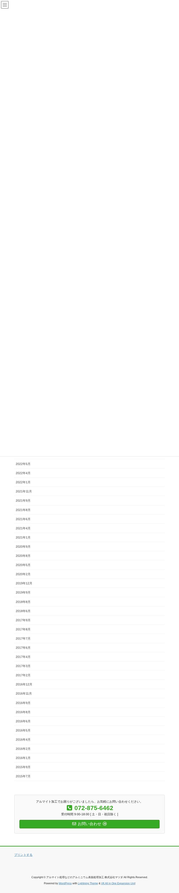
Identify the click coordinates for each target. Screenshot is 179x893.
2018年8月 (23, 602)
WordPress (65, 883)
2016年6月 (23, 721)
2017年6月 (23, 647)
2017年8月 (23, 629)
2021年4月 (23, 528)
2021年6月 (23, 519)
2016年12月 (24, 684)
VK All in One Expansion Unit (118, 883)
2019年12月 (24, 583)
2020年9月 (23, 546)
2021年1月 (23, 537)
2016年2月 (23, 748)
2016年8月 (23, 712)
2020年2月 (23, 574)
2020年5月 (23, 565)
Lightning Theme (88, 883)
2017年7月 (23, 638)
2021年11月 (24, 491)
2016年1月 (23, 758)
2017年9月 (23, 620)
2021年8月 (23, 510)
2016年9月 (23, 703)
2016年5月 (23, 730)
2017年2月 (23, 675)
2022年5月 (23, 464)
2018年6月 (23, 611)
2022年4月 (23, 473)
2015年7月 (23, 776)
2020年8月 (23, 555)
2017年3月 (23, 666)
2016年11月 (24, 693)
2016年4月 (23, 739)
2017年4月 (23, 657)
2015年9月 (23, 767)
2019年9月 (23, 592)
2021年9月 (23, 500)
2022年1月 (23, 482)
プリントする (23, 855)
